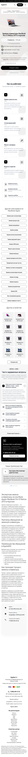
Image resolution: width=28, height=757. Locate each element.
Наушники (14, 725)
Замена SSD (14, 291)
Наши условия (14, 681)
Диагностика (14, 739)
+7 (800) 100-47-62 (9, 452)
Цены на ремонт (14, 736)
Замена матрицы (14, 253)
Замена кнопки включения (14, 234)
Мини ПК (14, 724)
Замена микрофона (14, 225)
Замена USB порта (14, 244)
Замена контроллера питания (14, 272)
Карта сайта (14, 706)
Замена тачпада (14, 277)
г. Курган (4, 1)
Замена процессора (14, 220)
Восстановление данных (14, 296)
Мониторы (14, 721)
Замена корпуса (14, 282)
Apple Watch (14, 719)
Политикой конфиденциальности (16, 72)
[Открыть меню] (25, 4)
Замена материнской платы (14, 258)
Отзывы (14, 738)
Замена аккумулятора (14, 286)
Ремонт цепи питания (14, 249)
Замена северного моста (14, 300)
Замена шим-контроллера (14, 216)
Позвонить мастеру (14, 456)
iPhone (14, 713)
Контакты (14, 741)
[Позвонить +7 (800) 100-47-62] (14, 4)
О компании (14, 731)
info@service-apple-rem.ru (15, 694)
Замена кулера (14, 230)
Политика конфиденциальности (14, 679)
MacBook (14, 714)
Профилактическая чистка (14, 263)
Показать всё (14, 362)
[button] (12, 485)
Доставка (14, 733)
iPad (14, 716)
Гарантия (14, 734)
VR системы (14, 722)
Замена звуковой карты (14, 239)
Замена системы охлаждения (14, 267)
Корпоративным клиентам (14, 742)
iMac (14, 717)
